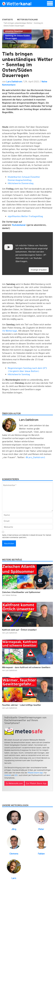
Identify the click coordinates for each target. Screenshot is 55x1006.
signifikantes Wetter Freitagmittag (25, 216)
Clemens (13, 853)
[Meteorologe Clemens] (14, 841)
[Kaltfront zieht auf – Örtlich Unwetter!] (27, 614)
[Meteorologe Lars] (14, 866)
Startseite (7, 20)
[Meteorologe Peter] (41, 817)
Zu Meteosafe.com (14, 783)
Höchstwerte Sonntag (19, 374)
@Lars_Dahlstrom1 (35, 457)
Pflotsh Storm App (35, 773)
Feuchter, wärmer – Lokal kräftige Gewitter (21, 705)
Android (7, 775)
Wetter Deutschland (27, 20)
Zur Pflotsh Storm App (36, 783)
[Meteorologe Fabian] (41, 841)
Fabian (41, 853)
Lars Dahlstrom (14, 81)
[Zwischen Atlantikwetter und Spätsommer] (27, 576)
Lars (14, 878)
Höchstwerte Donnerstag (20, 183)
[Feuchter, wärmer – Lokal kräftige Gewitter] (27, 689)
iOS (16, 775)
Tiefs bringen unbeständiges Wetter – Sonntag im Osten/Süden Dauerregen (27, 64)
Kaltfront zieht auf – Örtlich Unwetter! (19, 630)
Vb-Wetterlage (9, 330)
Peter (41, 829)
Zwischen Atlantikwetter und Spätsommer (21, 592)
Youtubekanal (19, 225)
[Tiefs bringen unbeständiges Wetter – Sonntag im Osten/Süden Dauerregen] (27, 39)
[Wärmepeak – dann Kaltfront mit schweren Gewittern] (27, 651)
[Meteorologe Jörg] (14, 817)
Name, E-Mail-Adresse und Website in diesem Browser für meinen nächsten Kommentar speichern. (26, 536)
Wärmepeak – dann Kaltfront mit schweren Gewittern (26, 667)
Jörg (13, 829)
